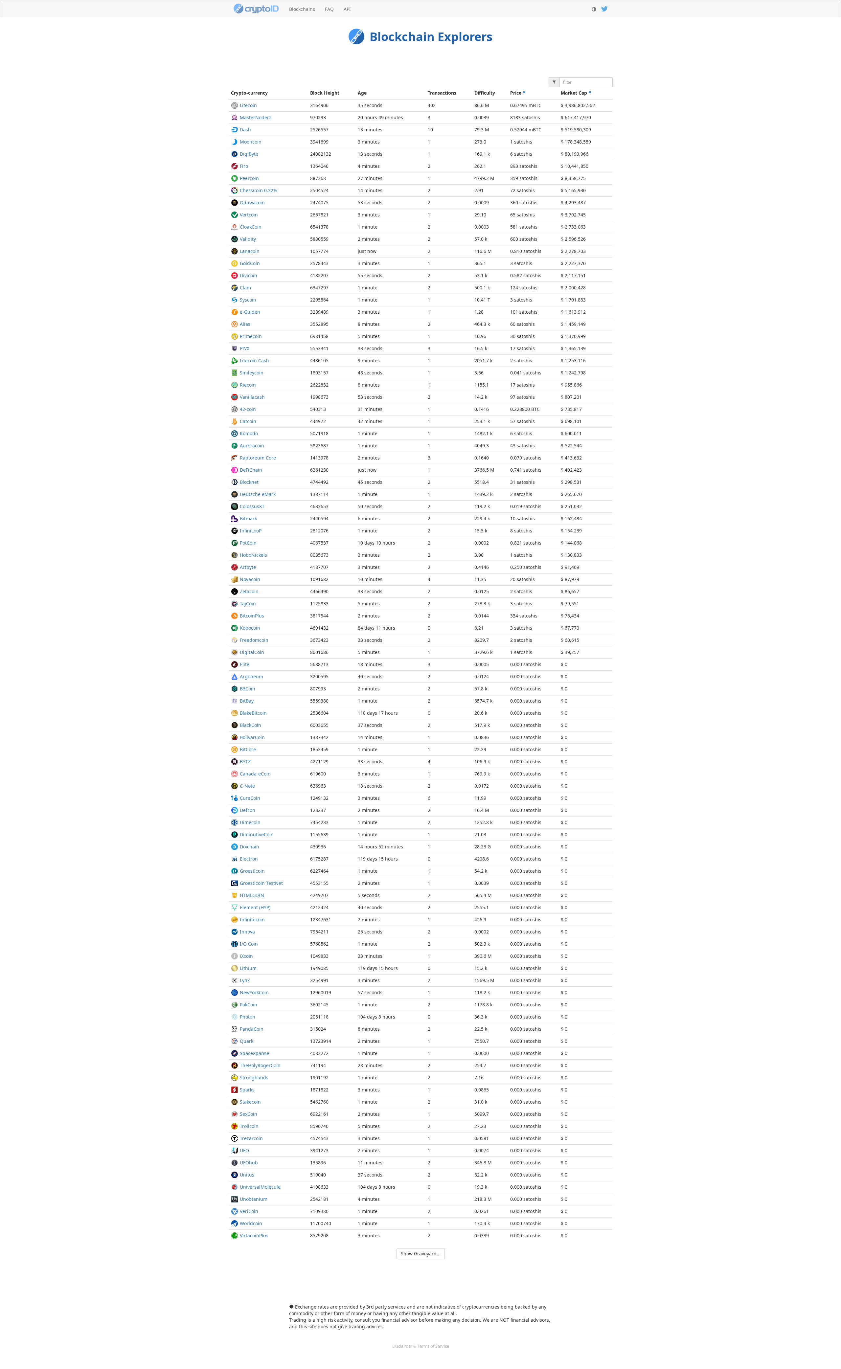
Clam (245, 287)
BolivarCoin (252, 737)
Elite (244, 664)
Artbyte (248, 567)
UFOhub (249, 1162)
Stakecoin (250, 1102)
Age (362, 93)
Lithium (248, 968)
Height (324, 93)
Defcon (247, 810)
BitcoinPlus (252, 616)
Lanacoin (250, 251)
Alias (245, 324)
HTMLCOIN (252, 895)
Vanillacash (252, 397)
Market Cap (574, 93)
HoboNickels (253, 555)
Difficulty (484, 93)
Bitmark (248, 518)
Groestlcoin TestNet (261, 883)
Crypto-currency (249, 93)
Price (516, 93)
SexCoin (248, 1114)
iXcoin (246, 956)
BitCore (248, 749)
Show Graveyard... (421, 1253)
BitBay (247, 701)
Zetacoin (249, 591)
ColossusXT (252, 506)
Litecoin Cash (254, 360)
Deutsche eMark (258, 494)
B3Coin (247, 688)
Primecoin (251, 336)
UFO (244, 1150)
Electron (249, 859)
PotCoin (248, 543)
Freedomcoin (254, 640)
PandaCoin (251, 1029)
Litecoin (248, 105)
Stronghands (254, 1077)
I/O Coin (249, 944)
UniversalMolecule (260, 1187)
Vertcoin (249, 215)
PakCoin (248, 1004)
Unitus (247, 1175)
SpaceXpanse (254, 1053)
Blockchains (302, 9)
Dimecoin (250, 822)
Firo (244, 166)
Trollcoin (249, 1126)
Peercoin (249, 178)
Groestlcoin (252, 871)
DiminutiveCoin (257, 834)
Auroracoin (252, 445)
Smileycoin (251, 373)
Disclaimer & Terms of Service (420, 1346)
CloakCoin (250, 227)
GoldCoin (250, 263)
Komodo (249, 433)
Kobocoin (250, 628)
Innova (247, 932)
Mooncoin (250, 142)
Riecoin (248, 385)
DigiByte (249, 154)
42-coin (248, 409)
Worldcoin (251, 1223)
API (347, 9)
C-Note (247, 786)
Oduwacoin (252, 202)
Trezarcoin (251, 1138)
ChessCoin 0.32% (258, 190)
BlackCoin (250, 725)
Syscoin (248, 300)
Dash (245, 129)
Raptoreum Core (258, 458)
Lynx (245, 980)
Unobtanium (253, 1199)
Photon (247, 1017)
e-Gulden (250, 312)
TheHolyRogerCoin (260, 1065)
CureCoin (250, 798)
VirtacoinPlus (254, 1235)
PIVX (244, 348)
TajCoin (248, 603)
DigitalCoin (252, 652)
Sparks (247, 1090)
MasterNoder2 (256, 117)
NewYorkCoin (254, 992)
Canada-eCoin (255, 774)
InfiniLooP (250, 530)
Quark (246, 1041)
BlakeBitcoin (253, 713)
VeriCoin (249, 1211)
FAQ (329, 9)
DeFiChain (251, 470)
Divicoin (248, 275)
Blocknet (249, 482)
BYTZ (245, 761)
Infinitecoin (252, 919)
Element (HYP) (255, 907)
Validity (248, 239)
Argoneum (251, 676)
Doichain (249, 846)
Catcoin (248, 421)
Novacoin (250, 579)
